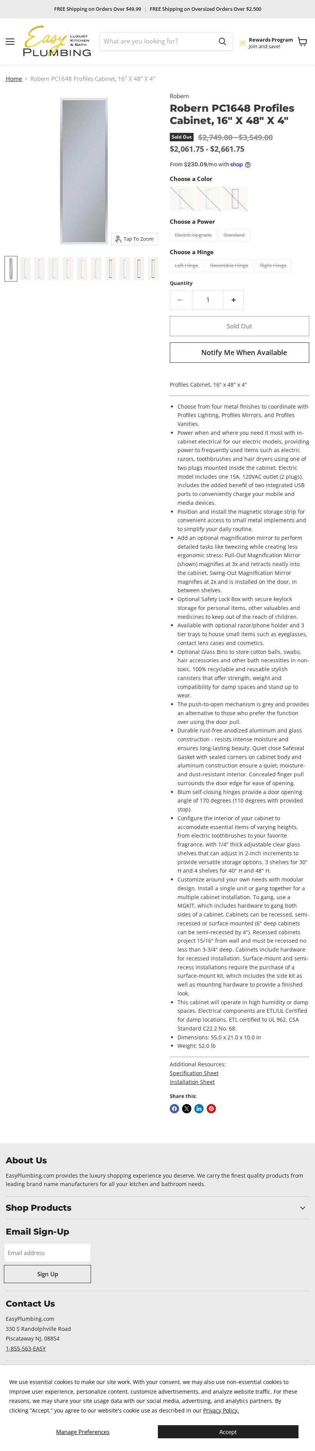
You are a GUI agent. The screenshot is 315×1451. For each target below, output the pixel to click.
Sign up (47, 1274)
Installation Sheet (192, 1082)
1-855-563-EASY (26, 1348)
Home (14, 78)
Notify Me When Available (244, 352)
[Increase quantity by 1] (234, 300)
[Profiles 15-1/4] (11, 268)
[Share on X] (186, 1108)
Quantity (181, 283)
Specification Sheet (194, 1073)
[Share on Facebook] (174, 1108)
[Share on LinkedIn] (199, 1108)
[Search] (222, 41)
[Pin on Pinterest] (211, 1108)
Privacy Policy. (221, 1410)
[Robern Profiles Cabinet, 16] (25, 268)
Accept (228, 1432)
